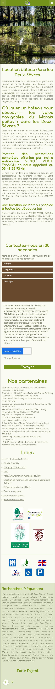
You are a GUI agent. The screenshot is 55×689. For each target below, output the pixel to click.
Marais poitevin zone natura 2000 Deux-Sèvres (23, 594)
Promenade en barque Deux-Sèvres (19, 637)
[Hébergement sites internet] (27, 675)
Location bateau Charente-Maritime (18, 660)
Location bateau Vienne (28, 631)
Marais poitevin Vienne (20, 657)
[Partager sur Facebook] (5, 682)
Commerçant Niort (36, 608)
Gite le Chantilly (11, 463)
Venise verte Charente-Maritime (17, 649)
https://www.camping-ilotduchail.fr (17, 414)
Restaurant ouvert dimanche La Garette (21, 614)
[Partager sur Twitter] (12, 682)
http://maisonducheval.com (14, 420)
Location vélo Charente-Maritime (34, 634)
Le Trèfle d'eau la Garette (16, 459)
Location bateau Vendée (23, 652)
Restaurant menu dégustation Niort (35, 611)
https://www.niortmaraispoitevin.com (27, 425)
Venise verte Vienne (30, 655)
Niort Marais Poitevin (14, 495)
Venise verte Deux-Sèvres (42, 646)
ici (12, 343)
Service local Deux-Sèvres (13, 608)
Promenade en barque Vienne (15, 646)
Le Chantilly (41, 409)
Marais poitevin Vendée (42, 657)
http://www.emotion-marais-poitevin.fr (22, 475)
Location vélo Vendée (41, 643)
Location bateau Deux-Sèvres (15, 643)
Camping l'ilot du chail (14, 467)
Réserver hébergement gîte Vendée (20, 626)
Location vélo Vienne (40, 640)
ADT (6, 471)
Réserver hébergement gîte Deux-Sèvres (31, 623)
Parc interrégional (12, 491)
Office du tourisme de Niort (17, 487)
